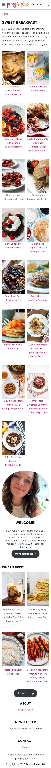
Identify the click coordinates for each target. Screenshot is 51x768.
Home (5, 14)
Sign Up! (13, 728)
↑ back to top (25, 693)
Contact (25, 747)
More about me (24, 553)
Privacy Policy (25, 709)
